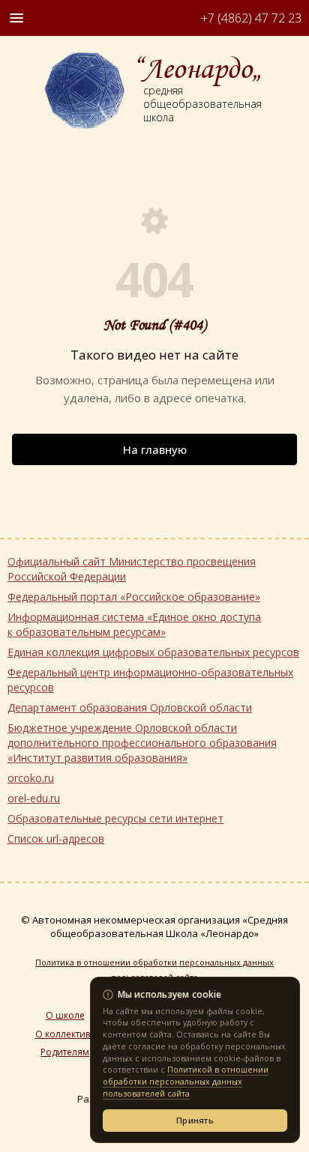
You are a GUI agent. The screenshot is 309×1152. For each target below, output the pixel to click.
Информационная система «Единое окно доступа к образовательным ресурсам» (134, 624)
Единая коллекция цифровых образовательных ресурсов (153, 652)
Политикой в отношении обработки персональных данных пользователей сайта (185, 1081)
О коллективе (65, 1034)
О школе (65, 1016)
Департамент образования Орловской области (130, 707)
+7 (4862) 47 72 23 (251, 17)
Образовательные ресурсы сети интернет (116, 818)
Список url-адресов (56, 838)
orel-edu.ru (34, 798)
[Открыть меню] (16, 17)
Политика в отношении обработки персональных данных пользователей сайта (154, 970)
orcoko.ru (31, 778)
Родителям (64, 1052)
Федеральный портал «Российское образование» (134, 596)
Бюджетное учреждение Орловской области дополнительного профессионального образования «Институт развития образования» (142, 743)
